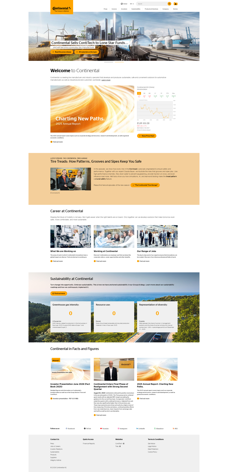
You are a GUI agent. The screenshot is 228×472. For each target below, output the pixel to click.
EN (131, 4)
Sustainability (136, 9)
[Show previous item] (34, 36)
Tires (117, 446)
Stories (175, 9)
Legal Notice (152, 446)
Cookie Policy (152, 452)
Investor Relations (56, 449)
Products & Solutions (151, 9)
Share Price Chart (148, 136)
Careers (114, 9)
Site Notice (151, 443)
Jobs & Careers (55, 446)
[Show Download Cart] (175, 4)
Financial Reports (89, 443)
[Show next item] (194, 36)
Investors (124, 9)
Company (166, 9)
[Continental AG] (61, 7)
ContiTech (119, 443)
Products (53, 455)
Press (105, 9)
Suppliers (53, 457)
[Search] (169, 4)
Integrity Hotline (55, 460)
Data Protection (153, 449)
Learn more (106, 80)
